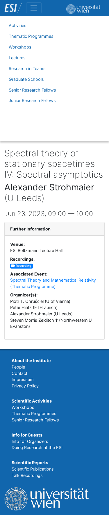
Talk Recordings (27, 475)
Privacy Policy (25, 385)
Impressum (23, 379)
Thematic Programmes (31, 36)
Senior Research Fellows (32, 89)
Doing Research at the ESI (37, 447)
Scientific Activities (32, 400)
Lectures (17, 57)
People (18, 366)
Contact (19, 373)
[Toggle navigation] (34, 7)
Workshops (20, 46)
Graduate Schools (26, 79)
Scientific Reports (30, 462)
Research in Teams (27, 68)
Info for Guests (27, 434)
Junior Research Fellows (32, 100)
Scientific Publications (33, 468)
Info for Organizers (30, 441)
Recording (23, 266)
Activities (17, 25)
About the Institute (31, 360)
